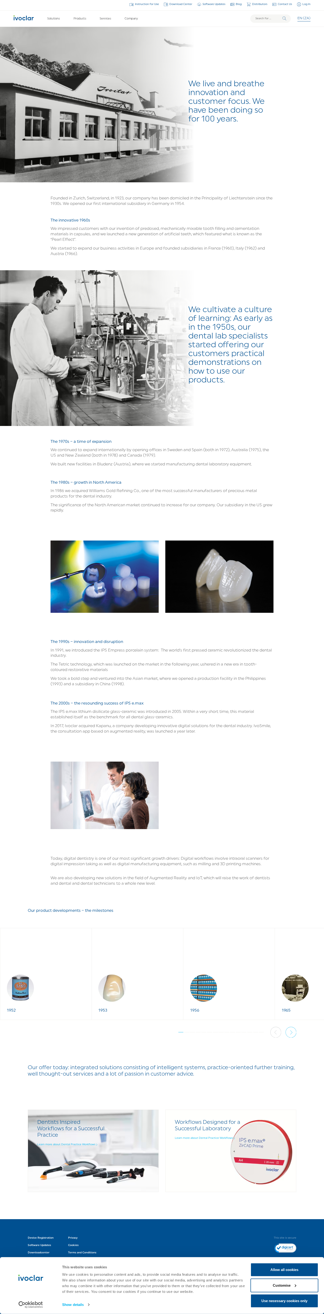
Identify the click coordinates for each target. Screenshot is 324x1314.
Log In (306, 4)
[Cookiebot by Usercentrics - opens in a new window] (30, 1304)
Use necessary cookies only (284, 1301)
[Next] (291, 1032)
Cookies (73, 1245)
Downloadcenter (39, 1252)
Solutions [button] (53, 18)
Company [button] (131, 18)
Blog (239, 4)
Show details (73, 1305)
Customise (282, 1285)
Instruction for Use (147, 4)
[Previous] (275, 1032)
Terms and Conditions (82, 1252)
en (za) (303, 18)
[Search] (284, 18)
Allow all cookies (284, 1270)
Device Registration (41, 1238)
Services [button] (105, 18)
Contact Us (285, 4)
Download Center (180, 4)
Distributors (259, 4)
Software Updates (214, 4)
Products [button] (80, 18)
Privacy (73, 1238)
